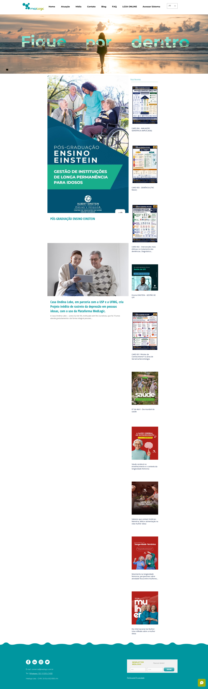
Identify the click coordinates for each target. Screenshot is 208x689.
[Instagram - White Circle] (41, 662)
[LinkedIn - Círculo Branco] (34, 662)
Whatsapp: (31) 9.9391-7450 (40, 673)
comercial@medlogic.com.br (42, 669)
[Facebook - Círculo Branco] (28, 662)
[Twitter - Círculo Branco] (47, 662)
